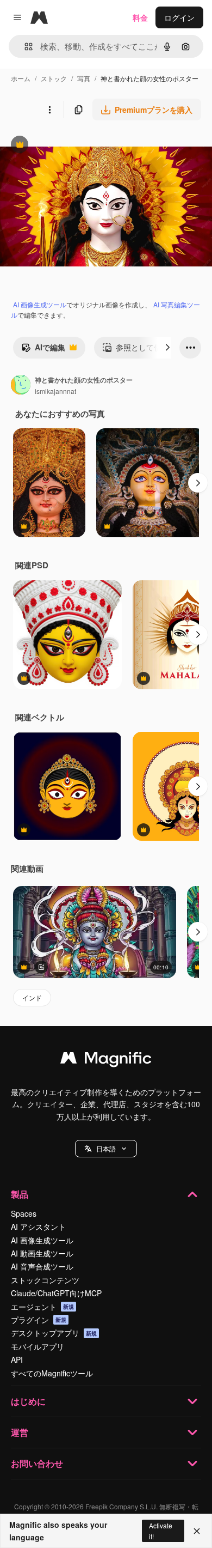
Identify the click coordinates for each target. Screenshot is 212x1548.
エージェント (42, 1306)
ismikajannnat (55, 391)
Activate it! (160, 1530)
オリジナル (74, 145)
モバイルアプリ (37, 1346)
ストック (54, 78)
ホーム (20, 78)
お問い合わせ (37, 1463)
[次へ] (167, 348)
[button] (106, 1148)
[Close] (197, 1531)
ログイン (179, 17)
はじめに (28, 1401)
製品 (19, 1194)
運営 (19, 1432)
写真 (83, 78)
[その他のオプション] (49, 109)
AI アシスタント (38, 1226)
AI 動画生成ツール (42, 1253)
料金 (140, 17)
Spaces (23, 1213)
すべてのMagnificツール (52, 1373)
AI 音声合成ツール (42, 1266)
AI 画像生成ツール (39, 304)
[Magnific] (106, 1060)
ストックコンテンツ (45, 1279)
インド (32, 997)
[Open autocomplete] (24, 47)
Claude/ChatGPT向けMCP (56, 1293)
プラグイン (38, 1319)
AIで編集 (43, 350)
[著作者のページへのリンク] (20, 386)
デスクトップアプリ (54, 1332)
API (17, 1359)
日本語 (106, 1148)
